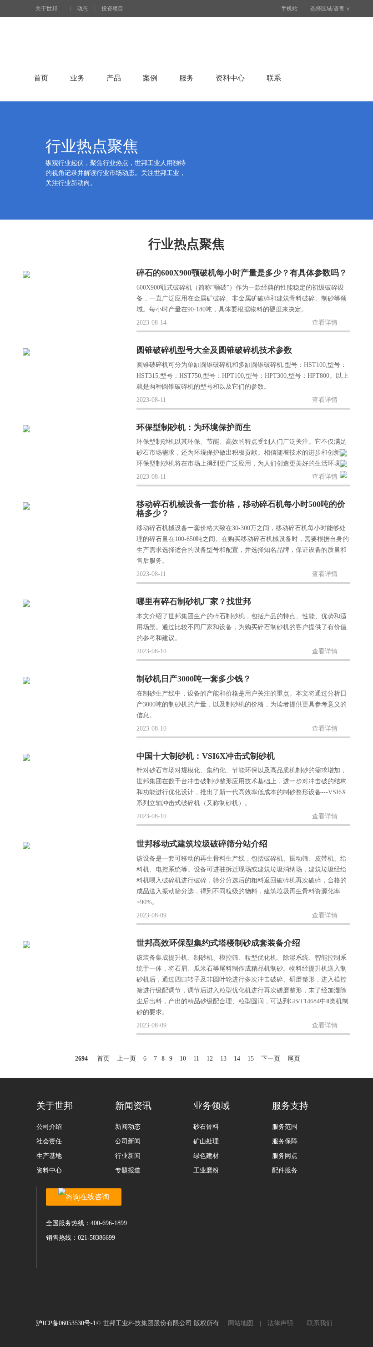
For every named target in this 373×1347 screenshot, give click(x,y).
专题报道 (128, 1170)
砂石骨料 (206, 1126)
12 (210, 1058)
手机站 (289, 8)
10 (183, 1058)
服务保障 (284, 1141)
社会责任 (49, 1141)
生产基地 (49, 1155)
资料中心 (230, 78)
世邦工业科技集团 (77, 40)
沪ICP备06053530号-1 (66, 1323)
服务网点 (284, 1155)
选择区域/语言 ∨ (330, 8)
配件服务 (284, 1170)
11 (196, 1058)
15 (250, 1058)
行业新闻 (128, 1155)
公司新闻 (128, 1141)
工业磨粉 (206, 1170)
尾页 (293, 1058)
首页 (41, 78)
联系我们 (320, 1323)
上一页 (126, 1058)
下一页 (270, 1058)
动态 (82, 8)
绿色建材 (206, 1155)
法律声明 (280, 1323)
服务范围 (284, 1126)
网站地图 (240, 1323)
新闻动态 (128, 1126)
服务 (186, 78)
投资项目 (112, 8)
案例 (150, 78)
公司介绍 (49, 1126)
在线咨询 (94, 1197)
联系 (274, 78)
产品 (113, 78)
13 (223, 1058)
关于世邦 (46, 8)
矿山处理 (206, 1141)
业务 (77, 78)
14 (237, 1058)
